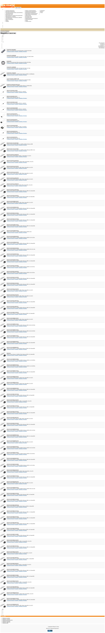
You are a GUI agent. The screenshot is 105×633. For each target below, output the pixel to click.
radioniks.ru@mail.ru (7, 23)
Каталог (4, 9)
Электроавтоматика (9, 13)
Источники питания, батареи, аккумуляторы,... (14, 12)
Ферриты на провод (6, 618)
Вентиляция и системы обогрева (31, 13)
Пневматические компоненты (30, 11)
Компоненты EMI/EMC (4, 31)
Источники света (28, 17)
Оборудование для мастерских (31, 14)
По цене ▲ (102, 43)
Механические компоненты (30, 12)
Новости (41, 11)
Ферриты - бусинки (6, 619)
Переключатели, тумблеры (11, 16)
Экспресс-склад (28, 21)
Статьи (41, 12)
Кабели (7, 20)
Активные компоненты (10, 10)
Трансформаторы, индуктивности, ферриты (14, 17)
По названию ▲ (101, 45)
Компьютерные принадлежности (31, 18)
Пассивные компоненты (10, 11)
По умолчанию (102, 42)
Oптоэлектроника (9, 18)
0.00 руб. (5, 27)
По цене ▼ (102, 44)
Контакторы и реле (9, 14)
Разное (26, 20)
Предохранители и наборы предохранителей (14, 15)
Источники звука (28, 16)
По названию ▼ (101, 46)
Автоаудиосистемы (28, 19)
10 (3, 41)
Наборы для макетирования (30, 10)
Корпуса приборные (9, 19)
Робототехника (28, 15)
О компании (42, 10)
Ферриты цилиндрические (8, 620)
